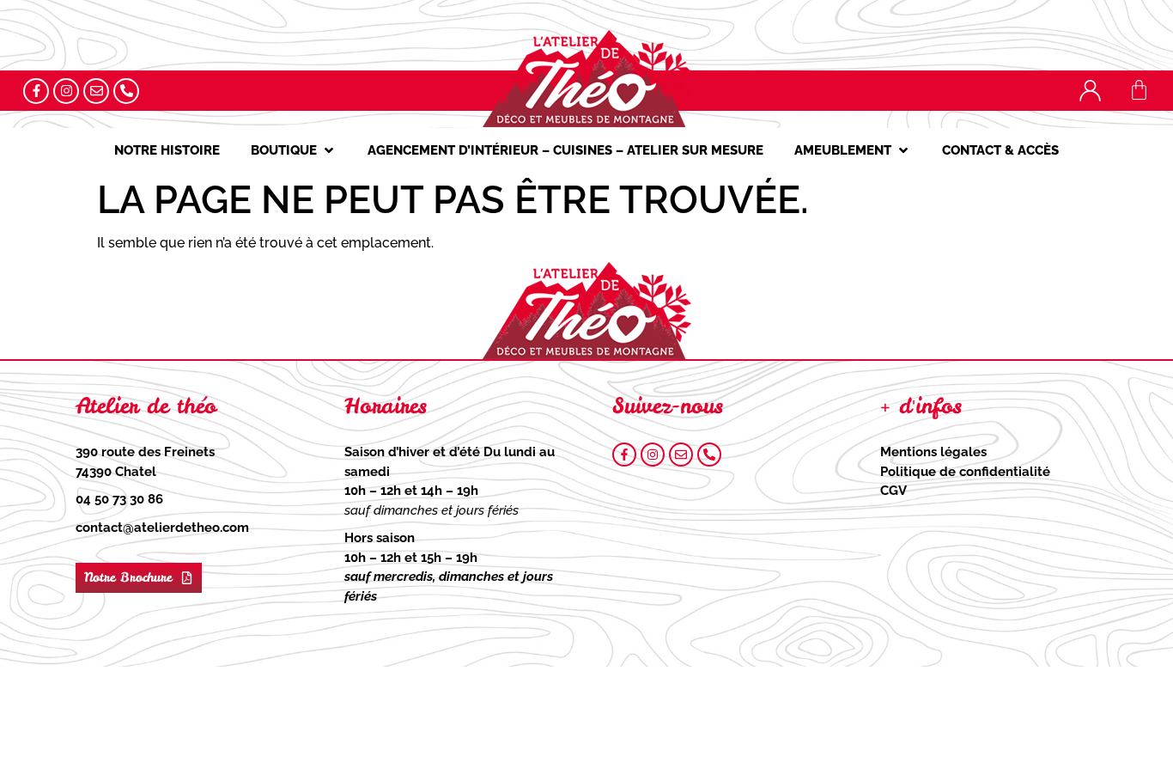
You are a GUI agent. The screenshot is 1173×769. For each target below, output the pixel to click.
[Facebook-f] (36, 91)
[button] (293, 151)
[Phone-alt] (126, 91)
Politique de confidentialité (965, 471)
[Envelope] (96, 91)
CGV (893, 490)
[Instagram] (66, 91)
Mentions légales (933, 452)
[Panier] (1139, 90)
